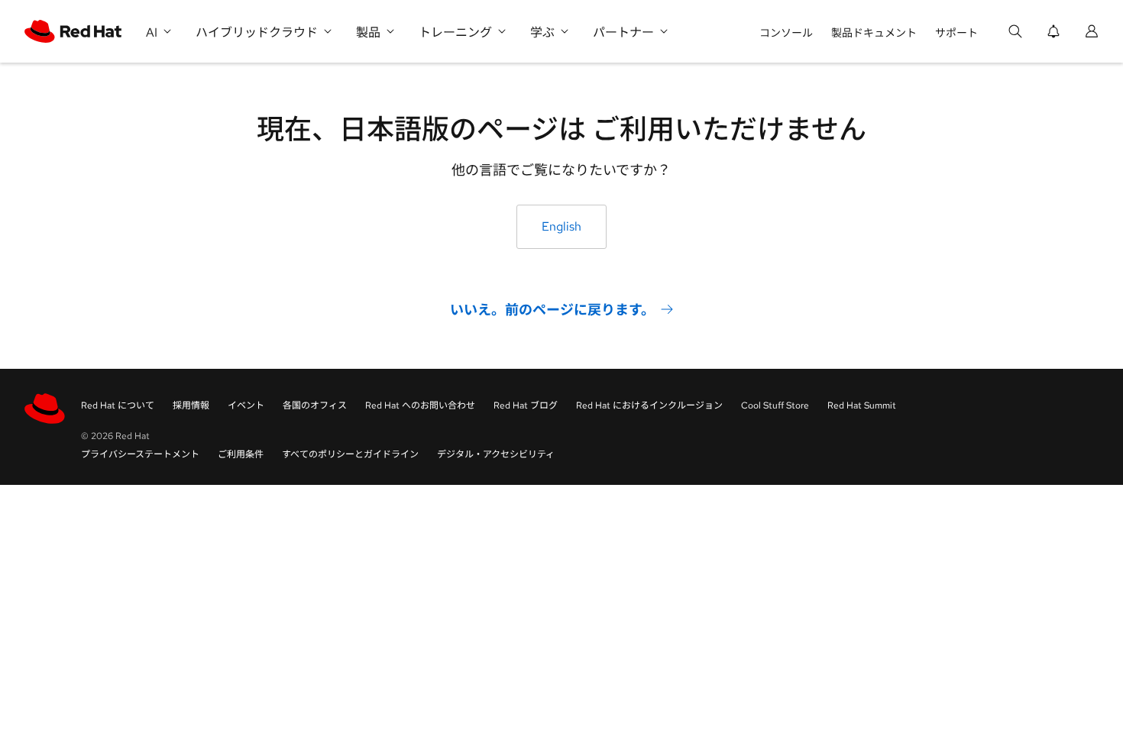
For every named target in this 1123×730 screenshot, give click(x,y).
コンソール (786, 33)
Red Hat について (117, 405)
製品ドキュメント (874, 33)
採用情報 (191, 405)
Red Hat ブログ (526, 405)
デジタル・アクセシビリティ (496, 454)
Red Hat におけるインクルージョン (649, 405)
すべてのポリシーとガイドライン (350, 454)
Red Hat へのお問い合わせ (420, 405)
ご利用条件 (241, 454)
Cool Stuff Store (775, 405)
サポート (956, 33)
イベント (246, 405)
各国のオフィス (315, 405)
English (561, 226)
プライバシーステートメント (140, 454)
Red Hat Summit (861, 405)
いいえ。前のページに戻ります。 (552, 309)
